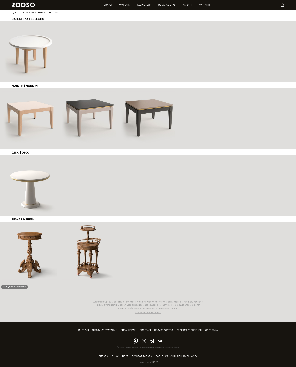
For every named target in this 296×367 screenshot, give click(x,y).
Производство (163, 330)
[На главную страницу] (23, 5)
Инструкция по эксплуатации (97, 330)
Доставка (211, 330)
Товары (107, 5)
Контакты (205, 5)
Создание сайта (144, 362)
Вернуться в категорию (14, 287)
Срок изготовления (189, 330)
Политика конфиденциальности (176, 356)
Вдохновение (167, 5)
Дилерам (145, 330)
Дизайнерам (128, 330)
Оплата (103, 356)
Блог (125, 356)
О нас (115, 356)
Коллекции (144, 5)
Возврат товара (142, 356)
